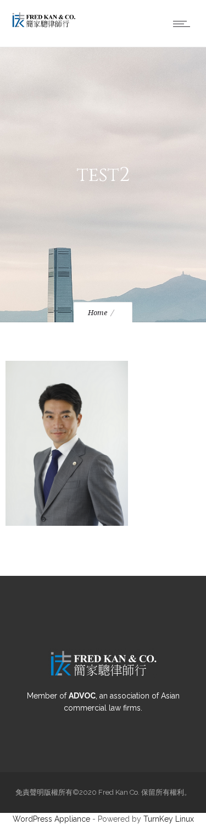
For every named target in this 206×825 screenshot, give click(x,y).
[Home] (44, 25)
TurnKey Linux (168, 819)
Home (97, 313)
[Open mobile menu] (184, 24)
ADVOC (82, 695)
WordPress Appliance (51, 819)
